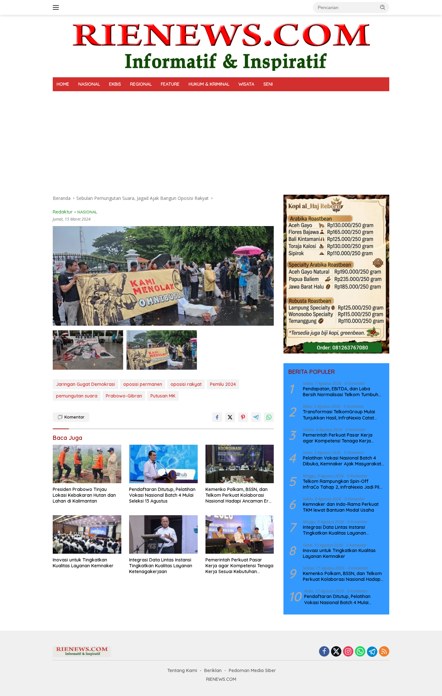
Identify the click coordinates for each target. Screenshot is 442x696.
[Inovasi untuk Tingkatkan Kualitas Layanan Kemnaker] (87, 534)
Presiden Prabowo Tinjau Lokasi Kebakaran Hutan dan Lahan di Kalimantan (84, 495)
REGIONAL (141, 84)
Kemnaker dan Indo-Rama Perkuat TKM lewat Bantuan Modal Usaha (341, 507)
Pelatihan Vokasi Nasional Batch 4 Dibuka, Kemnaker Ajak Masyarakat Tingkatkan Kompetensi (342, 461)
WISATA (246, 84)
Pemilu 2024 (223, 384)
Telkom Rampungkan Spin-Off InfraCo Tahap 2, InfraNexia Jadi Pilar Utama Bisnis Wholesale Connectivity (343, 484)
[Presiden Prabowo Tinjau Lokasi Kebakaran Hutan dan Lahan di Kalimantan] (87, 464)
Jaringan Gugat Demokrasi (85, 384)
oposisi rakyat (186, 384)
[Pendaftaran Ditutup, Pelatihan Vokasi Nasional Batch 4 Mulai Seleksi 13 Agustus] (163, 464)
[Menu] (57, 7)
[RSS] (384, 652)
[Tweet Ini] (230, 417)
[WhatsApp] (360, 652)
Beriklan (213, 670)
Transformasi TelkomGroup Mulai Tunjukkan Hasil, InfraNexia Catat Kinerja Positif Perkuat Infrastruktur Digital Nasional (341, 414)
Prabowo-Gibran (124, 396)
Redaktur (63, 212)
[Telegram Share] (256, 417)
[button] (382, 7)
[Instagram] (348, 652)
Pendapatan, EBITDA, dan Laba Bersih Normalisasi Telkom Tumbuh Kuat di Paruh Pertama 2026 (340, 391)
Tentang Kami (182, 670)
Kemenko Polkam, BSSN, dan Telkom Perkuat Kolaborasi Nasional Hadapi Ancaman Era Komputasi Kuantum (238, 495)
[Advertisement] (221, 139)
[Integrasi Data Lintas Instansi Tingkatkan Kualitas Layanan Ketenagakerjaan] (163, 534)
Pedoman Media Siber (252, 670)
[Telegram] (372, 652)
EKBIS (115, 84)
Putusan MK (162, 396)
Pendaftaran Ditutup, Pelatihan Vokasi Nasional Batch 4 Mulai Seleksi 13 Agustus (162, 495)
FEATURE (170, 84)
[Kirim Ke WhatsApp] (269, 417)
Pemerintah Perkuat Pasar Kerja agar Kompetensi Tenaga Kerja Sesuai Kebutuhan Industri (239, 566)
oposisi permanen (142, 384)
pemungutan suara (76, 396)
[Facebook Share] (217, 417)
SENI (268, 84)
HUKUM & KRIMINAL (209, 84)
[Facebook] (324, 652)
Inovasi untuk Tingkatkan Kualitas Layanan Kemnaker (83, 563)
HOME (63, 84)
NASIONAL (89, 84)
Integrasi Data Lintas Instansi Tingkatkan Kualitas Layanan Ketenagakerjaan (160, 565)
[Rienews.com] (221, 45)
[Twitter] (336, 652)
